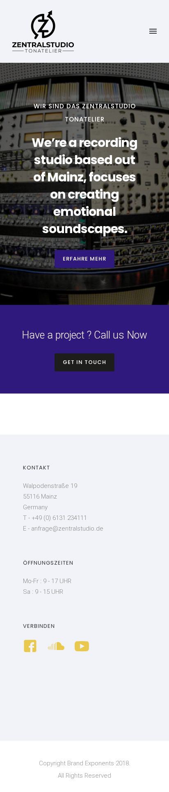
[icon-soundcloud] (58, 647)
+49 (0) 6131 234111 (59, 518)
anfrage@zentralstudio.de (67, 528)
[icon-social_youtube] (82, 647)
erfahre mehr (84, 259)
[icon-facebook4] (32, 647)
